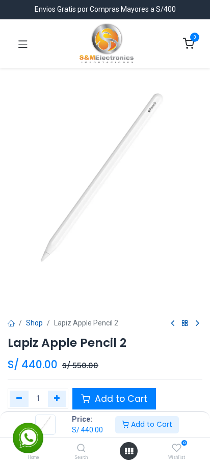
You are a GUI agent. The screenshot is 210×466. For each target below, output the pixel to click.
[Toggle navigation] (23, 43)
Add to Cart (150, 424)
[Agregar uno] (57, 399)
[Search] (81, 449)
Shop (34, 323)
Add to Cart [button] (119, 399)
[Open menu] (129, 451)
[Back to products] (185, 323)
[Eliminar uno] (19, 399)
